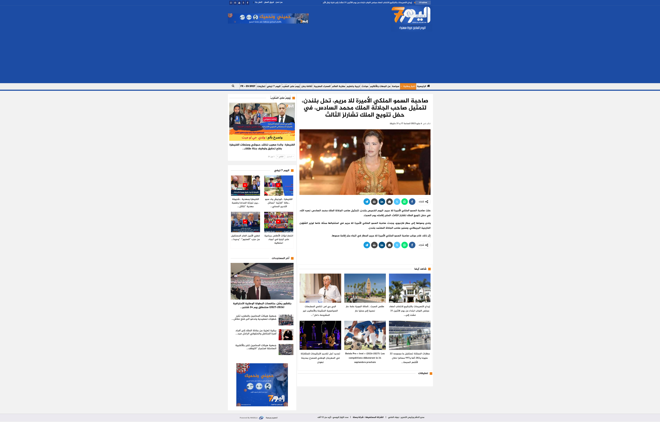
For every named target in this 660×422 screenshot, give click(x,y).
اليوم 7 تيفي (273, 86)
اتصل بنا (258, 2)
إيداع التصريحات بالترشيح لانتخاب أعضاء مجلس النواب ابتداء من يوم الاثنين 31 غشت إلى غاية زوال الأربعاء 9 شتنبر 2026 (359, 2)
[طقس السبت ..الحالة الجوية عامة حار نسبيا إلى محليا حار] (365, 288)
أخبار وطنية (409, 86)
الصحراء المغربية (322, 86)
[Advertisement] (330, 57)
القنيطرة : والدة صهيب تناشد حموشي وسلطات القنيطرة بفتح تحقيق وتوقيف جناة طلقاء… (262, 147)
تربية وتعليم (353, 86)
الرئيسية (421, 86)
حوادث (365, 86)
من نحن (279, 2)
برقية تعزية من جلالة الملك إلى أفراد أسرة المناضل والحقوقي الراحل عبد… (255, 332)
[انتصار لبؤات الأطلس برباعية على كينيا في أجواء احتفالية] (278, 222)
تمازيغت (261, 86)
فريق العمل (269, 2)
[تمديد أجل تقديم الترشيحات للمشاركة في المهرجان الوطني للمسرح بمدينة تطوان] (320, 335)
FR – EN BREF (247, 86)
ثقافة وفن (306, 86)
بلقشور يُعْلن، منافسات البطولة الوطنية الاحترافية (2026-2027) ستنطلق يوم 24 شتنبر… (262, 305)
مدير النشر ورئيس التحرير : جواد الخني (406, 417)
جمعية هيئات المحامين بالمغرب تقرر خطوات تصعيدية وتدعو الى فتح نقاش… (254, 317)
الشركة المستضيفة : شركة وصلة (368, 417)
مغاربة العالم (338, 86)
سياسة (395, 86)
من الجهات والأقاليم (380, 86)
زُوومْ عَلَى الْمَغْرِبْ (291, 86)
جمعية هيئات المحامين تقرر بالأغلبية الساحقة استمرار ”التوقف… (255, 347)
